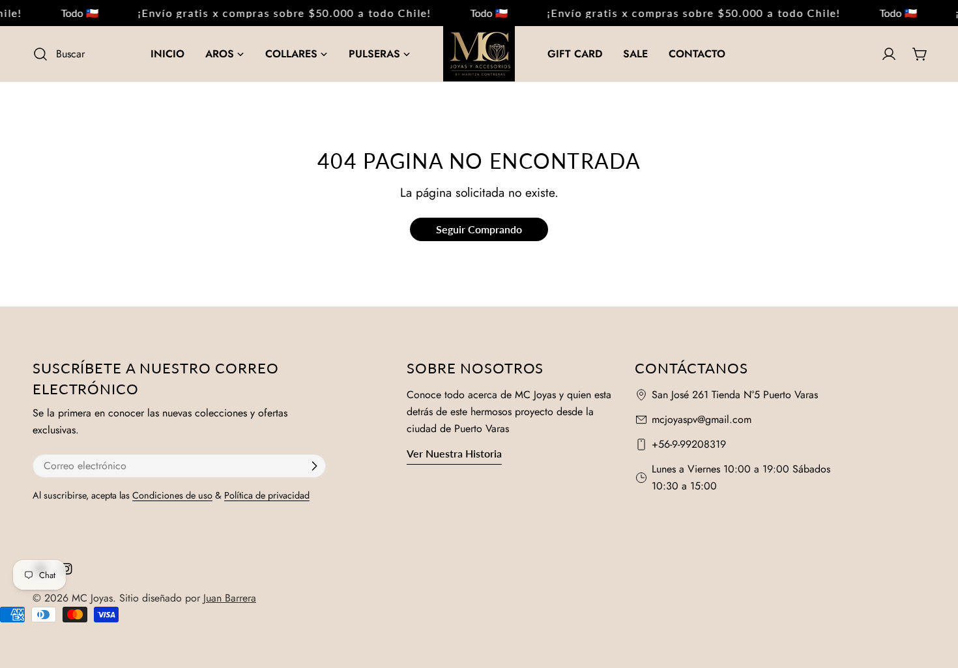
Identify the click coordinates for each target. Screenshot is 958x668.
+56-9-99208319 (689, 444)
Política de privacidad (267, 495)
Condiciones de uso (172, 495)
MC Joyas (92, 597)
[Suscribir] (314, 466)
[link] (74, 13)
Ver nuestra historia (454, 453)
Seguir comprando (479, 229)
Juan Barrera (229, 597)
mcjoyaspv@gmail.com (701, 419)
